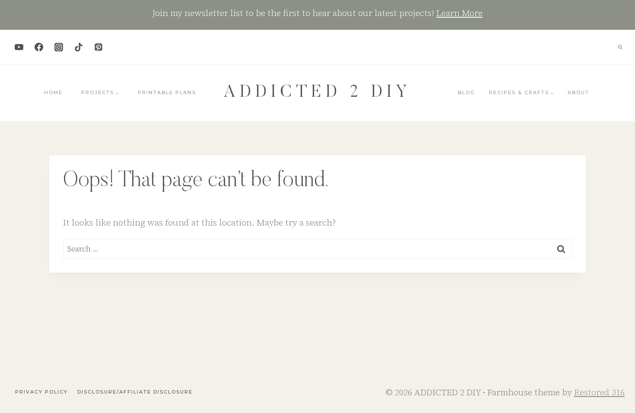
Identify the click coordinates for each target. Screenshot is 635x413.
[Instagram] (58, 47)
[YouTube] (19, 47)
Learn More (459, 13)
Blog (466, 92)
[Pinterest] (98, 47)
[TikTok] (78, 47)
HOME (53, 92)
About (578, 92)
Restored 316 (599, 392)
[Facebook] (39, 47)
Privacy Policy (41, 392)
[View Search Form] (620, 47)
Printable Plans (167, 92)
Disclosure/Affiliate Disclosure (135, 392)
